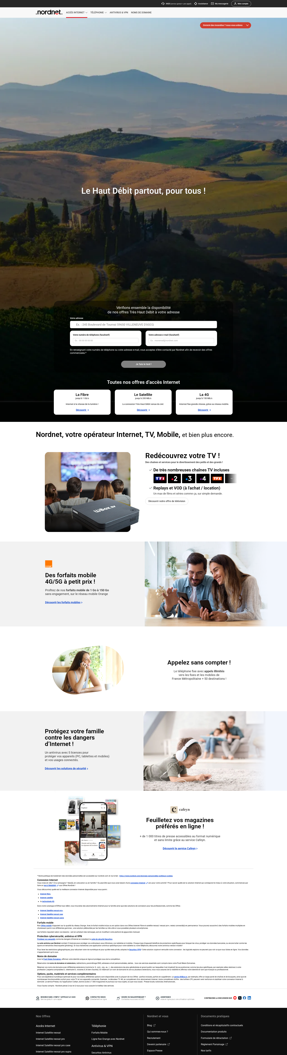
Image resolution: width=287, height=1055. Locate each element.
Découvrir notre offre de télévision (166, 501)
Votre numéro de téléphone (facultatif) (91, 335)
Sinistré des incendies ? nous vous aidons (222, 25)
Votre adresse (76, 318)
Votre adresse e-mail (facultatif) (164, 335)
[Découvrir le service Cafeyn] (89, 828)
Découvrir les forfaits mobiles (62, 602)
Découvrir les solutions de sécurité (65, 768)
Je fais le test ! (143, 364)
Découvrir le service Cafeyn (179, 848)
